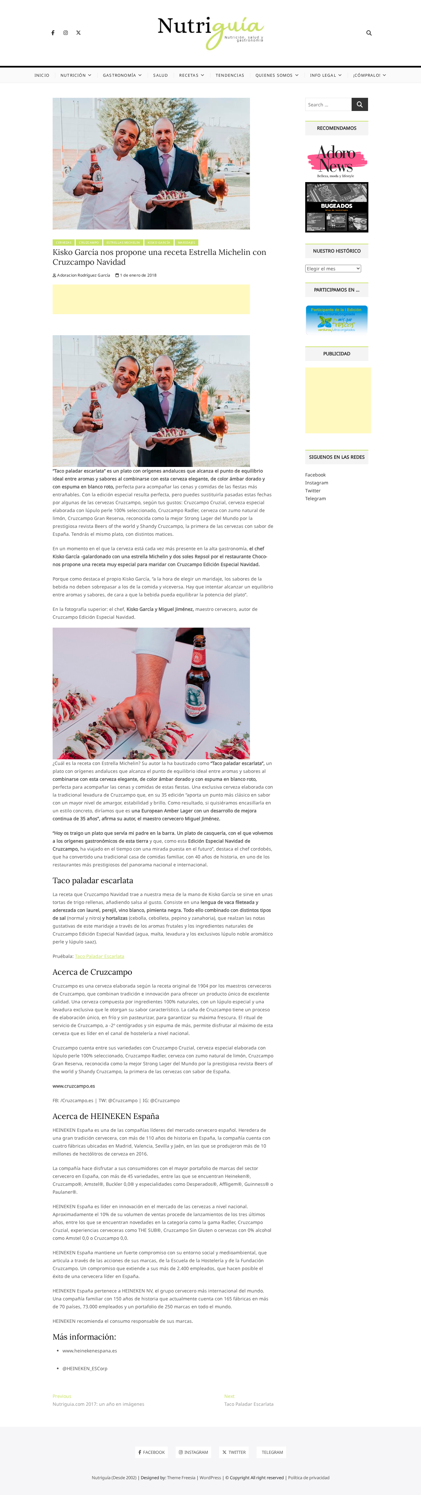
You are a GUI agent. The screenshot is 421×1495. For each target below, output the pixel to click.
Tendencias (230, 75)
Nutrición (73, 75)
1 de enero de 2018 (138, 275)
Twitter (313, 490)
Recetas (188, 75)
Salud (160, 75)
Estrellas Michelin (123, 242)
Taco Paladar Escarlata (99, 956)
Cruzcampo (89, 242)
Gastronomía (119, 75)
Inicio (42, 75)
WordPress (210, 1478)
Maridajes (186, 242)
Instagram (316, 482)
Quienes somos (274, 75)
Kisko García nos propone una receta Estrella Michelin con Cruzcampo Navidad (159, 257)
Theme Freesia (181, 1478)
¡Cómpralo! (367, 75)
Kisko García (159, 242)
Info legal (323, 75)
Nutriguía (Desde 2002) (114, 1478)
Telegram (315, 498)
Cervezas (63, 242)
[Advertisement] (151, 299)
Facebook (315, 475)
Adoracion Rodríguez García (83, 275)
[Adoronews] (336, 146)
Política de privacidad (309, 1478)
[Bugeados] (336, 184)
